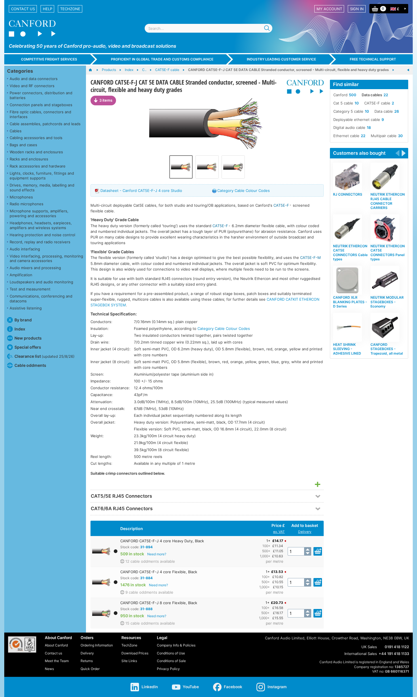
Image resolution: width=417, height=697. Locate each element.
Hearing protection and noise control (42, 235)
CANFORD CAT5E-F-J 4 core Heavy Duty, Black (162, 541)
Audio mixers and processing (35, 267)
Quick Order (90, 669)
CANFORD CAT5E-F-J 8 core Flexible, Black (158, 602)
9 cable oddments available (149, 592)
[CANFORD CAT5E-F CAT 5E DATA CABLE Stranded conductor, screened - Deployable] (408, 70)
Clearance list (44, 356)
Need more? (156, 554)
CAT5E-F (281, 205)
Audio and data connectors (34, 78)
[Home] (93, 70)
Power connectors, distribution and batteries (41, 95)
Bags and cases (23, 145)
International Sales (360, 653)
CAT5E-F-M (310, 257)
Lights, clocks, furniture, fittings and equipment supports (42, 175)
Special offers (27, 347)
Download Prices (134, 653)
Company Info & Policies (176, 645)
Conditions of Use (171, 653)
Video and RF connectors (32, 85)
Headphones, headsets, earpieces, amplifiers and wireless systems (41, 225)
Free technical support (373, 59)
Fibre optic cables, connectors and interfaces (40, 114)
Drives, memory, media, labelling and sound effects (42, 187)
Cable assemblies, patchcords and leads (45, 124)
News (49, 669)
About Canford (56, 645)
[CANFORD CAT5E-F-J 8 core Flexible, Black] (233, 167)
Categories (20, 71)
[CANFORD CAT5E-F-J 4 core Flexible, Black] (207, 167)
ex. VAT (279, 532)
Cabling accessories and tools (36, 137)
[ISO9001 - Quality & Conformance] (22, 644)
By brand (23, 319)
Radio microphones (26, 204)
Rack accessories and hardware (38, 166)
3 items (105, 100)
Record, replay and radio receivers (40, 242)
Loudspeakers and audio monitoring (41, 282)
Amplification (21, 275)
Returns (87, 661)
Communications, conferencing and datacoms (41, 298)
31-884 (146, 578)
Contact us (23, 9)
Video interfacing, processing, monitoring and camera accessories (46, 258)
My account (329, 9)
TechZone (70, 9)
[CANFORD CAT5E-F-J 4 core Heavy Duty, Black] (207, 124)
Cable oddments (30, 365)
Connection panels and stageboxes (41, 104)
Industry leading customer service (281, 59)
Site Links (129, 661)
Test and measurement (30, 289)
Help (47, 9)
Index (19, 328)
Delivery (304, 532)
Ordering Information (97, 645)
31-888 (146, 609)
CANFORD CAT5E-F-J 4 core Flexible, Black (158, 572)
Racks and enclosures (29, 159)
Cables (16, 131)
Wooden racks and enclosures (36, 152)
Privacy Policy (168, 669)
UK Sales (369, 646)
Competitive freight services (49, 59)
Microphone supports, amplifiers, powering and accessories (39, 213)
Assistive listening (26, 308)
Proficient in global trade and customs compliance (162, 59)
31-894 (146, 547)
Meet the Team (57, 661)
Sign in (357, 9)
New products (28, 338)
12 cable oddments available (150, 561)
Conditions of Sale (171, 661)
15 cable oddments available (150, 623)
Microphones (21, 197)
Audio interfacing (25, 249)
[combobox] (208, 28)
